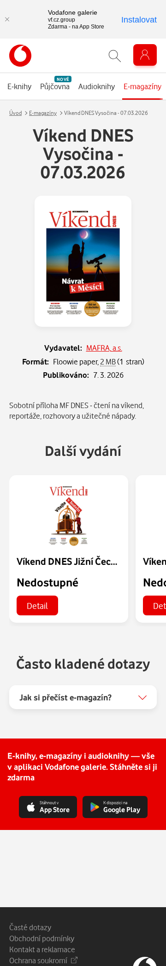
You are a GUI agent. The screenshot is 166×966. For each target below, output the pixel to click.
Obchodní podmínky (41, 938)
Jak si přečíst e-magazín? (65, 697)
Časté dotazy (30, 927)
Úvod (15, 112)
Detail (37, 605)
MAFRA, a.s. (104, 347)
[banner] (20, 56)
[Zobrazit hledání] (115, 56)
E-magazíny (43, 112)
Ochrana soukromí (38, 960)
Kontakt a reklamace (42, 949)
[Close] (7, 19)
